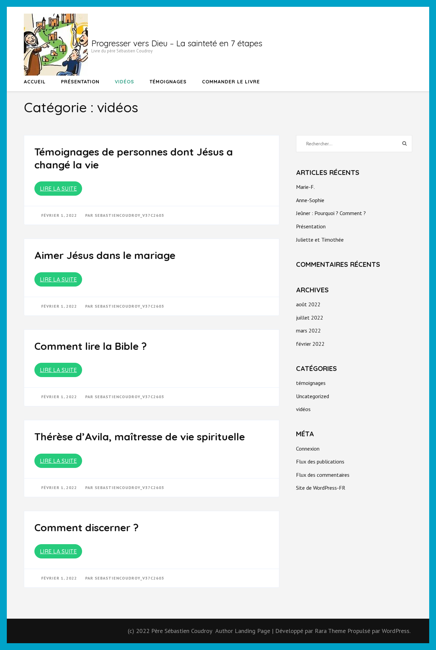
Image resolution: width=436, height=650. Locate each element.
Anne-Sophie (310, 200)
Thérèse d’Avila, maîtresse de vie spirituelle (139, 436)
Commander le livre (231, 81)
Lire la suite (58, 188)
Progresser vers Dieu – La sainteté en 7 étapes (176, 43)
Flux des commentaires (322, 474)
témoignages (168, 81)
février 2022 (310, 343)
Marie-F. (305, 186)
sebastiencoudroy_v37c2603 (129, 215)
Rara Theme (331, 631)
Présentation (80, 81)
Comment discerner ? (86, 527)
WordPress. (396, 631)
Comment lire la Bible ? (90, 346)
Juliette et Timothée (320, 239)
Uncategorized (312, 396)
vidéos (124, 81)
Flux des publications (320, 461)
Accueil (35, 81)
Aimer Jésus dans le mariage (104, 255)
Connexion (308, 448)
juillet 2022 (309, 317)
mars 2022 (308, 330)
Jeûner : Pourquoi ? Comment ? (331, 213)
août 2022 (308, 304)
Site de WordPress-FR (320, 487)
